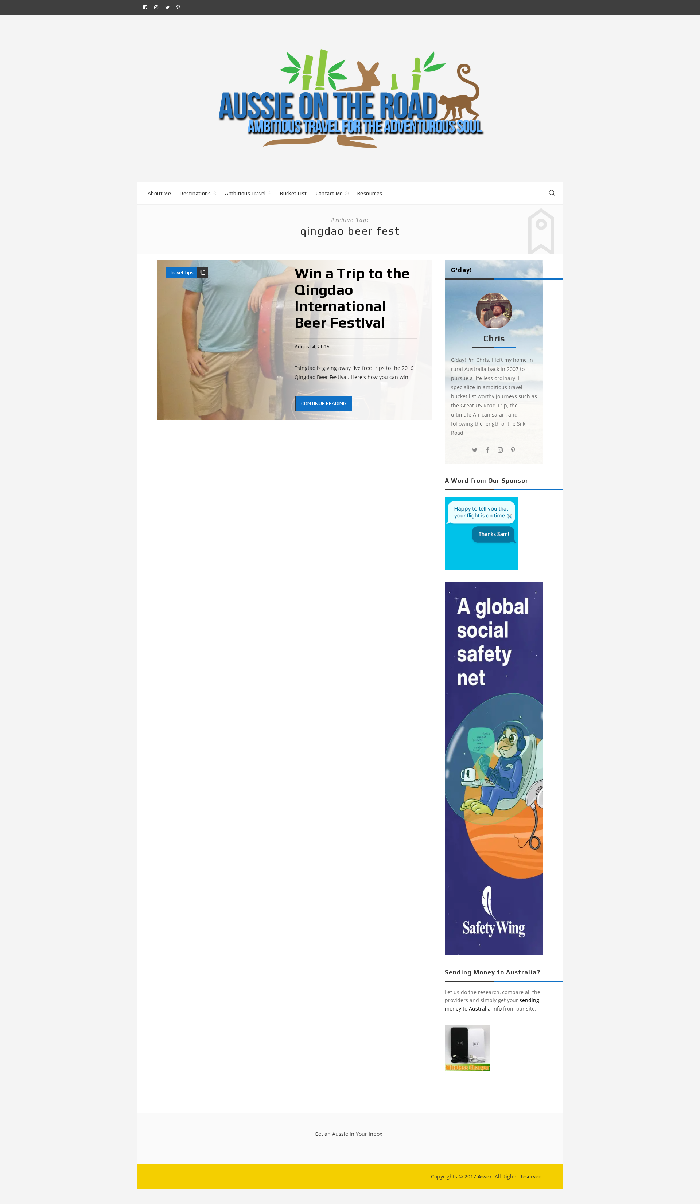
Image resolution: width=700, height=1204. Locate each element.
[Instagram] (156, 7)
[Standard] (202, 272)
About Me (159, 193)
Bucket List (293, 193)
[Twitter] (167, 7)
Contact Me (329, 193)
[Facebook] (145, 7)
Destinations (195, 193)
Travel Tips (182, 272)
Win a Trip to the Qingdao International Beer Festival (352, 298)
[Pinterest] (178, 7)
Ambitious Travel (245, 193)
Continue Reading (323, 403)
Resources (369, 193)
